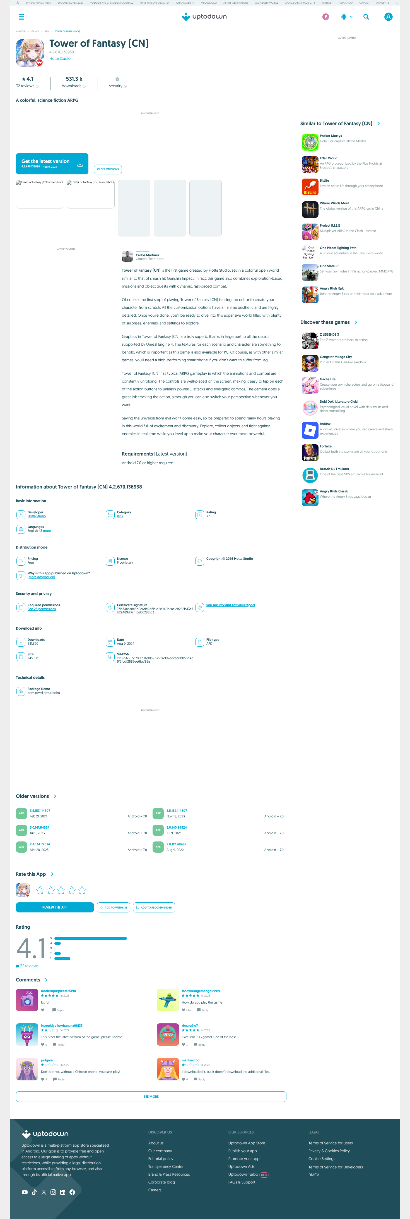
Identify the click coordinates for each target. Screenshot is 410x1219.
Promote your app (244, 1158)
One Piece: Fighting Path (338, 248)
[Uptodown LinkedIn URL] (62, 1193)
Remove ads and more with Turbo (147, 146)
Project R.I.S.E (330, 225)
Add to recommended (156, 907)
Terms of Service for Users (330, 1143)
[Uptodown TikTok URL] (34, 1193)
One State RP (329, 266)
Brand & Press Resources (169, 1174)
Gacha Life (328, 379)
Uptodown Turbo (247, 1174)
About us (156, 1143)
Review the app (54, 907)
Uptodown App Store (246, 1143)
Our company (160, 1150)
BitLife (324, 180)
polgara (47, 1060)
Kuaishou (346, 2)
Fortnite (326, 446)
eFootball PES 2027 (70, 2)
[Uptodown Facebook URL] (72, 1193)
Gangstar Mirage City (300, 2)
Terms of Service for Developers (335, 1167)
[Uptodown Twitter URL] (43, 1193)
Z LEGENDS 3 (329, 334)
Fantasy (327, 2)
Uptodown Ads (241, 1166)
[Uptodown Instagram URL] (53, 1193)
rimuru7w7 (190, 1025)
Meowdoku (209, 2)
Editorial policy (160, 1158)
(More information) (41, 577)
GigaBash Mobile (266, 2)
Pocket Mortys (331, 136)
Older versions (108, 169)
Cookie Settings (321, 1158)
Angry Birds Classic (334, 491)
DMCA (313, 1174)
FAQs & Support (241, 1182)
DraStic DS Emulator (334, 469)
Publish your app (242, 1150)
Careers (154, 1189)
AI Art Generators (235, 2)
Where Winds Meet (38, 2)
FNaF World (328, 158)
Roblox (325, 424)
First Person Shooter (154, 2)
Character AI (185, 2)
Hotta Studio (60, 58)
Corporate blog (161, 1182)
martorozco (190, 1060)
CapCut (365, 2)
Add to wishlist (116, 907)
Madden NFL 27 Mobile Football (111, 2)
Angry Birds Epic (332, 288)
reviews (25, 86)
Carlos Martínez (148, 255)
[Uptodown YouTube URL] (24, 1193)
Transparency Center (166, 1166)
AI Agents (382, 2)
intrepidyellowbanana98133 (62, 1025)
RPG (120, 516)
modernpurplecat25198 (58, 991)
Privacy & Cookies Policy (329, 1150)
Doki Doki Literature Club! (339, 401)
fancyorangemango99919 (201, 991)
